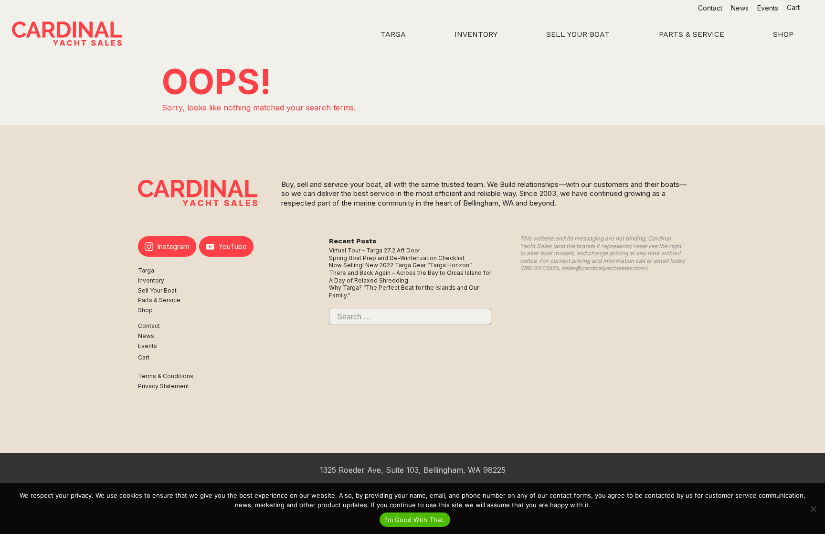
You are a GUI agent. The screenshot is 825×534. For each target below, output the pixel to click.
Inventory (151, 280)
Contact (710, 8)
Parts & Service (159, 300)
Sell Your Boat (157, 290)
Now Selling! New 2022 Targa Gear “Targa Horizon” (400, 265)
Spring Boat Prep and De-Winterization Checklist (397, 258)
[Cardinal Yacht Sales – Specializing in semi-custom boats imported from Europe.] (67, 35)
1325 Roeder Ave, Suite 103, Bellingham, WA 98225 (413, 470)
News (740, 8)
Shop (145, 310)
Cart (794, 7)
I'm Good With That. (414, 519)
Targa (146, 270)
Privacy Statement (163, 386)
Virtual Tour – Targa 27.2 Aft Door (374, 250)
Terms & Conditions (165, 376)
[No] (813, 508)
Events (767, 8)
